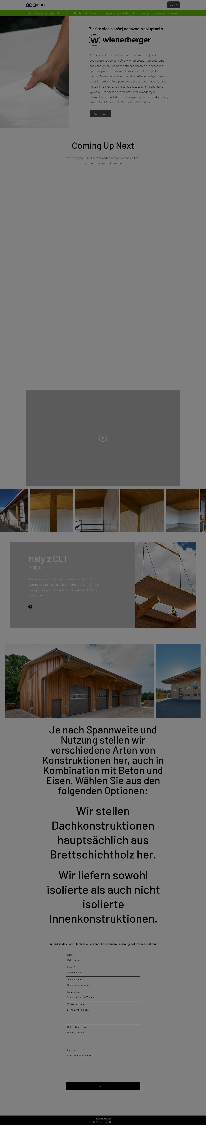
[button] (162, 523)
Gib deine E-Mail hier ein (61, 576)
